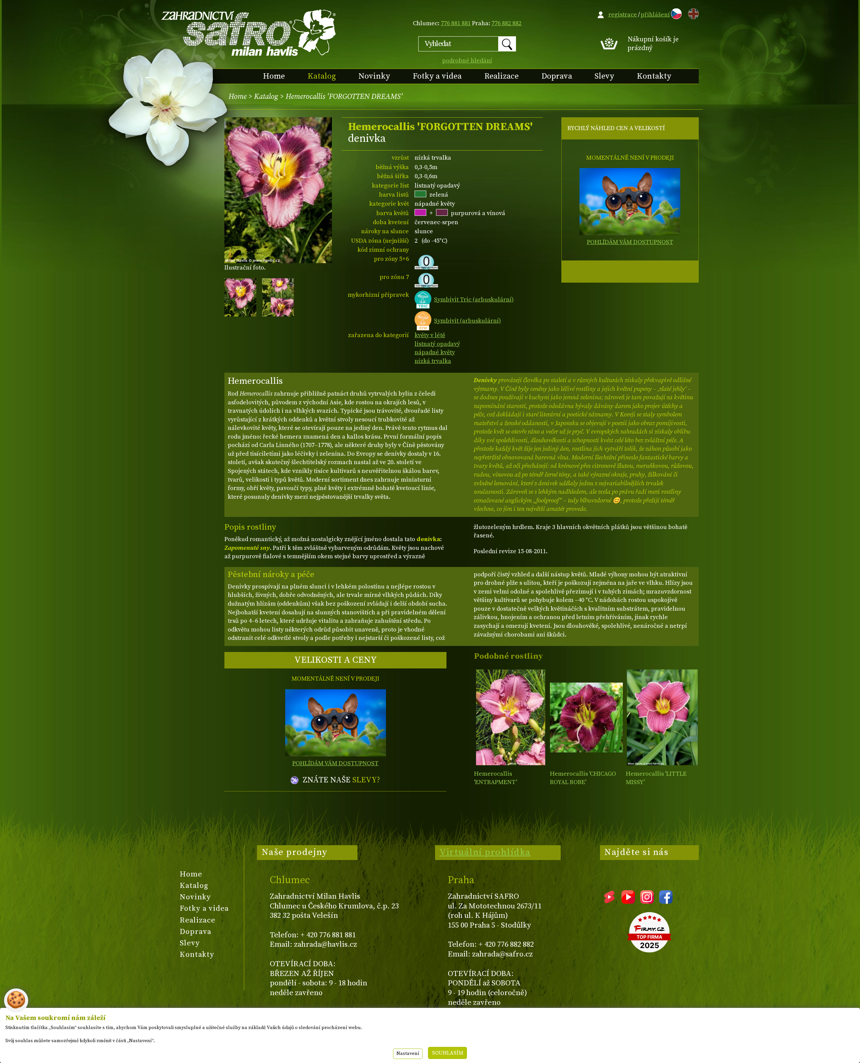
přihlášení (655, 14)
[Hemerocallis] (510, 717)
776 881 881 (456, 23)
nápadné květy (435, 352)
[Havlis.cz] (249, 32)
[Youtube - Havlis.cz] (628, 901)
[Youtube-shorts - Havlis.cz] (609, 901)
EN (692, 12)
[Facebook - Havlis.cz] (665, 901)
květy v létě (430, 335)
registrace (622, 14)
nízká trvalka (433, 361)
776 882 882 (506, 23)
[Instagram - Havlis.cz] (647, 901)
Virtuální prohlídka (485, 852)
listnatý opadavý (437, 344)
